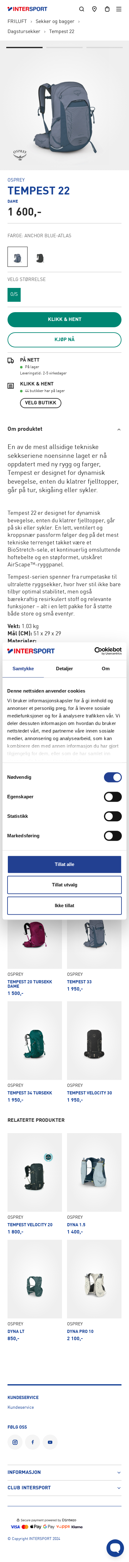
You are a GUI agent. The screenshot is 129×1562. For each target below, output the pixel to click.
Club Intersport (29, 1488)
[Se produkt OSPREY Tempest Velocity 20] (35, 1184)
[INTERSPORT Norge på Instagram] (15, 1442)
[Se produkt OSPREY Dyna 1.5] (94, 1184)
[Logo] (31, 9)
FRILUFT (17, 21)
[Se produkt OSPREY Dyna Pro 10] (94, 1290)
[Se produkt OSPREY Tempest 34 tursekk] (35, 1052)
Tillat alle (64, 864)
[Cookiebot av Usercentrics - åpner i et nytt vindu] (94, 651)
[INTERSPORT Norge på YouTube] (50, 1442)
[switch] (113, 797)
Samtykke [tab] (23, 668)
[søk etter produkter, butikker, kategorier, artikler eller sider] (81, 9)
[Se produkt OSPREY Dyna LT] (35, 1290)
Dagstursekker (24, 31)
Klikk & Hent (64, 319)
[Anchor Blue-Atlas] (18, 257)
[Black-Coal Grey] (40, 257)
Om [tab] (106, 668)
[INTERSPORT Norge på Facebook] (32, 1442)
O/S (14, 294)
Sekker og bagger (55, 21)
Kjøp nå (64, 339)
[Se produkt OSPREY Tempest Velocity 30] (94, 1052)
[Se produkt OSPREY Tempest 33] (94, 943)
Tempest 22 (61, 31)
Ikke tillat (64, 905)
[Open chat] (115, 1548)
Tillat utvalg (64, 884)
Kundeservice (21, 1407)
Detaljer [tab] (64, 668)
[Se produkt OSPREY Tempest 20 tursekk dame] (35, 943)
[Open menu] (119, 9)
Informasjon (24, 1472)
